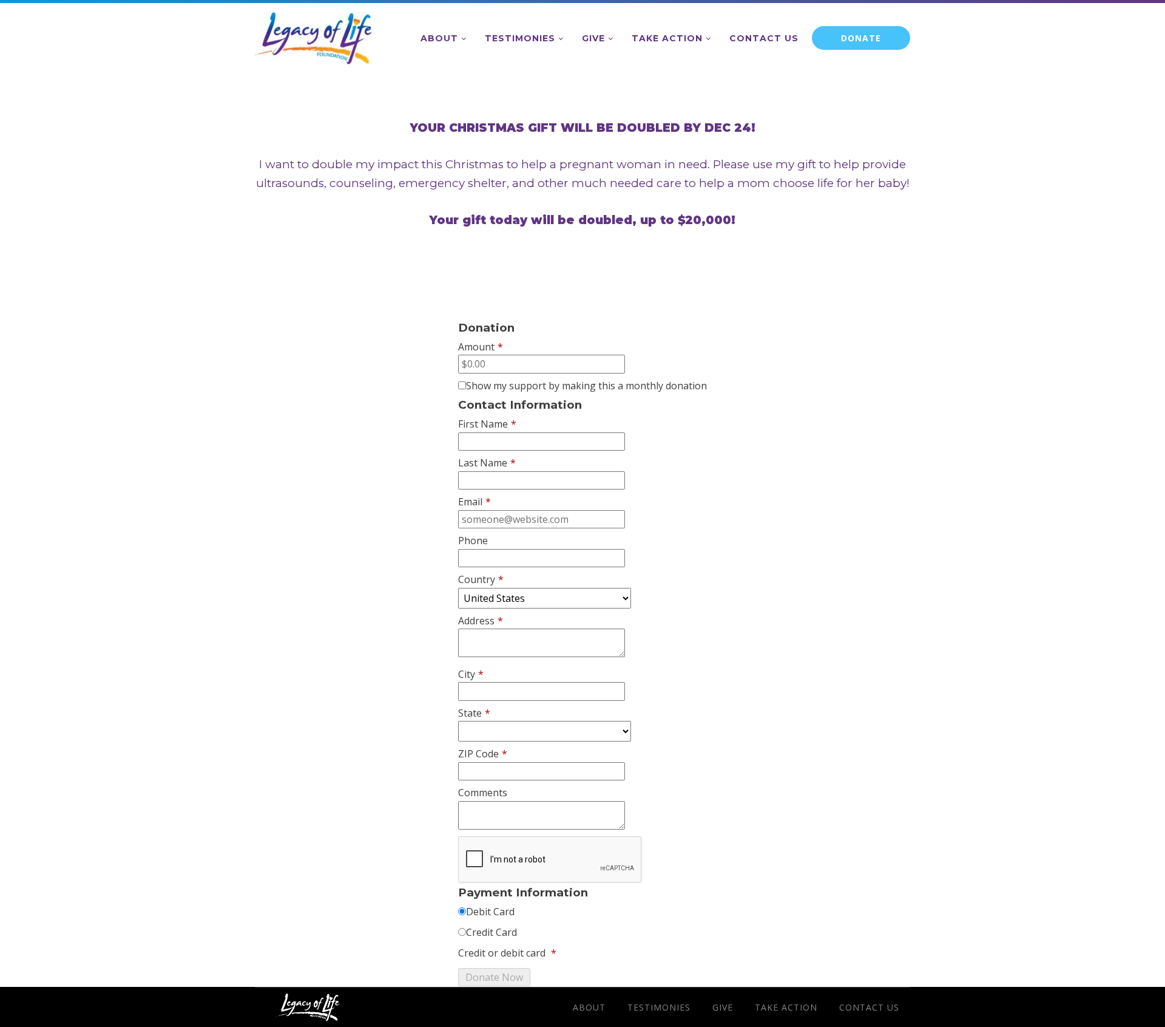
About (439, 38)
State (474, 713)
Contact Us (764, 38)
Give (593, 38)
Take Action (667, 38)
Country (481, 579)
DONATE (861, 38)
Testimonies (520, 38)
